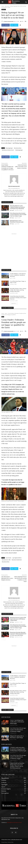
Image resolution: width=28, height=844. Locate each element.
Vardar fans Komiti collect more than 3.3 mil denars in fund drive (21, 166)
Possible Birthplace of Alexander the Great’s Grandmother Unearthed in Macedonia (18, 275)
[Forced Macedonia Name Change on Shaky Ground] (5, 283)
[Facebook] (12, 832)
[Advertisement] (14, 248)
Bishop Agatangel (9, 148)
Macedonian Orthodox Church (8, 150)
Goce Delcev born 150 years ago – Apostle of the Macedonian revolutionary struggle (18, 729)
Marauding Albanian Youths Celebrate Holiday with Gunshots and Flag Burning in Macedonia (17, 207)
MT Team (12, 210)
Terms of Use (10, 842)
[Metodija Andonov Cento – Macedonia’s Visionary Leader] (5, 222)
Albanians (4, 210)
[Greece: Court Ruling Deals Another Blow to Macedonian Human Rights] (5, 722)
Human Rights (4, 217)
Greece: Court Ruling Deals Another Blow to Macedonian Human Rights (17, 722)
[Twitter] (15, 832)
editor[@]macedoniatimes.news (14, 822)
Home (2, 6)
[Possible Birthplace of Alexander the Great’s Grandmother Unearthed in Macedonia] (5, 275)
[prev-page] (2, 228)
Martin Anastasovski (8, 21)
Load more (13, 303)
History (3, 224)
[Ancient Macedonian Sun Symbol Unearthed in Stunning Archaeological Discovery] (5, 298)
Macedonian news (5, 819)
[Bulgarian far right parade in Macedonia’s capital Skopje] (5, 737)
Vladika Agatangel (19, 150)
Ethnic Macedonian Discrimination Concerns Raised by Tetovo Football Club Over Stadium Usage (18, 215)
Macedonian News (17, 148)
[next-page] (5, 228)
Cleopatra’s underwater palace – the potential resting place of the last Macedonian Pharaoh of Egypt (18, 749)
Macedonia (7, 6)
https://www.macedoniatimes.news (14, 188)
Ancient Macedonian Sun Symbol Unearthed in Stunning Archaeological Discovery (18, 298)
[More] (20, 25)
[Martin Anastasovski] (2, 21)
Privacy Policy (4, 842)
